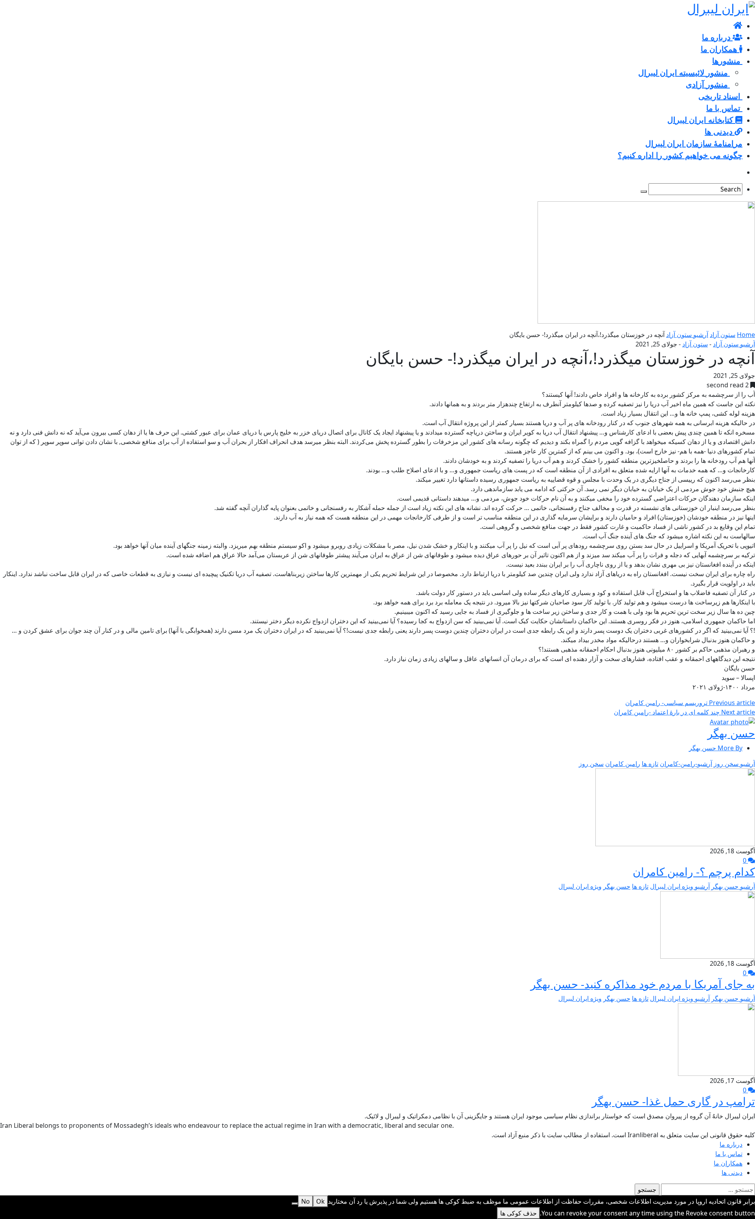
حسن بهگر (731, 733)
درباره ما (731, 1144)
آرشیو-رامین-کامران (686, 763)
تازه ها (650, 763)
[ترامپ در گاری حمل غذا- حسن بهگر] (716, 1039)
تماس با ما (728, 1153)
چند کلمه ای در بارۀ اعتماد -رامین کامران (684, 712)
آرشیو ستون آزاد (687, 334)
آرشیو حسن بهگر (733, 886)
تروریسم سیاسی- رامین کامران (690, 702)
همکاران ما (728, 1163)
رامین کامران (622, 763)
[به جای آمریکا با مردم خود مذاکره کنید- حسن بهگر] (707, 924)
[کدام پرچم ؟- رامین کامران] (675, 806)
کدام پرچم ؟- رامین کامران (694, 871)
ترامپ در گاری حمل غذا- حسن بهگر (673, 1101)
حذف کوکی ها (518, 1213)
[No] (295, 1203)
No (305, 1201)
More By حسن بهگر (715, 748)
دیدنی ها (732, 1172)
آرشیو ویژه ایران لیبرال (680, 886)
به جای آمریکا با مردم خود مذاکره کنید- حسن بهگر (642, 983)
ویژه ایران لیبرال (580, 886)
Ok (320, 1201)
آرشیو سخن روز (734, 763)
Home (746, 334)
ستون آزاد (722, 334)
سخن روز (591, 763)
